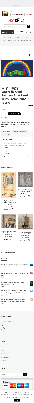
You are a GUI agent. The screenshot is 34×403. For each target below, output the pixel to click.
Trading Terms (6, 357)
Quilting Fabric (5, 124)
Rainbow (3, 126)
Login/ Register (17, 5)
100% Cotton (16, 124)
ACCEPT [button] (17, 400)
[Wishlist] (11, 20)
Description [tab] (6, 131)
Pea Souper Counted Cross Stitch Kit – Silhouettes (9, 232)
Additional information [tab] (20, 131)
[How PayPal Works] (15, 384)
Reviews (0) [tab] (6, 135)
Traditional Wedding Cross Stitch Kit (25, 190)
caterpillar (22, 124)
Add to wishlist (5, 117)
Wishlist (5, 360)
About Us (5, 347)
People (28, 122)
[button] (29, 55)
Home (5, 38)
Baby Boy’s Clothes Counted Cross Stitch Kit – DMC (9, 202)
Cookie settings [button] (24, 397)
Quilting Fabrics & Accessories (16, 38)
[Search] (28, 26)
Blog (4, 350)
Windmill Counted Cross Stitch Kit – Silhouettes (25, 233)
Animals (23, 122)
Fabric (27, 124)
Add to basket (13, 114)
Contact (5, 353)
